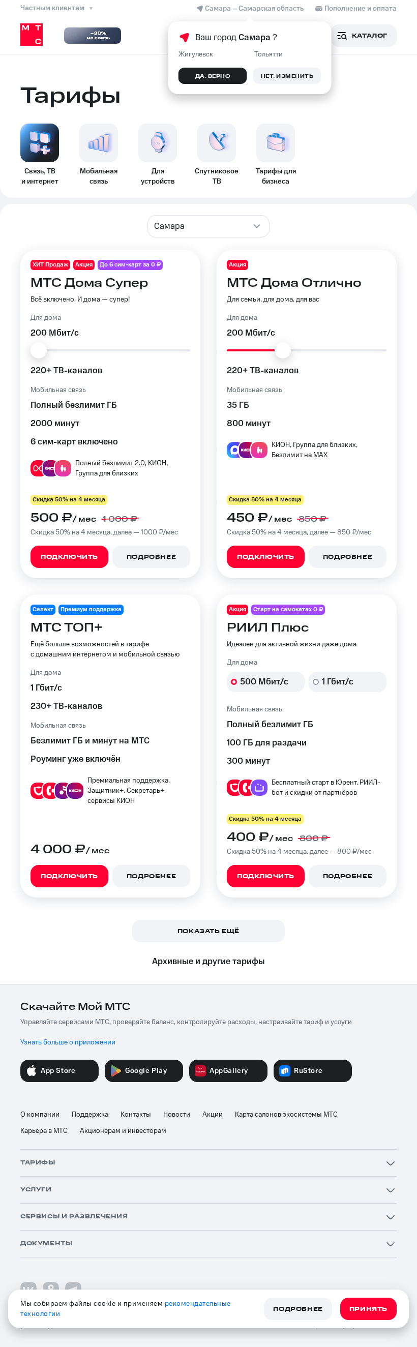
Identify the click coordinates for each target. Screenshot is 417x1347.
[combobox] (208, 226)
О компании (39, 1115)
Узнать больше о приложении (67, 1042)
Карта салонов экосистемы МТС (286, 1115)
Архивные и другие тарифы (208, 961)
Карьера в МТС (44, 1131)
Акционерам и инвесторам (123, 1131)
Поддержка (90, 1115)
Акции (212, 1115)
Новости (176, 1115)
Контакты (136, 1115)
